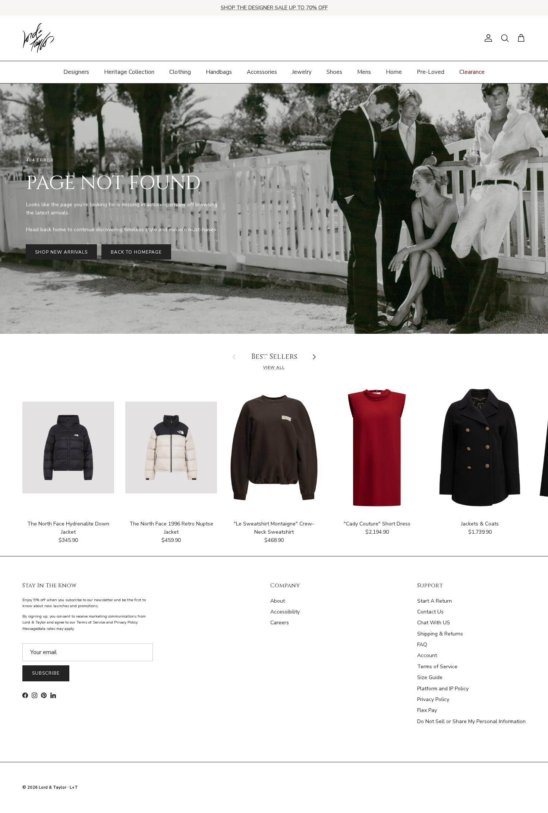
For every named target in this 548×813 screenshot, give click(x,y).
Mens (364, 72)
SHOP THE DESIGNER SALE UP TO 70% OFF (274, 7)
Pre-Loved (430, 72)
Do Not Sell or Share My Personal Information (471, 721)
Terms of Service (437, 666)
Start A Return (434, 601)
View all (274, 367)
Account (427, 655)
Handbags (219, 72)
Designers (76, 72)
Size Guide (430, 677)
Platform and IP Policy (443, 688)
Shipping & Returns (440, 633)
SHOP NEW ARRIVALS (61, 252)
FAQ (422, 644)
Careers (279, 622)
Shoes (334, 72)
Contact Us (430, 611)
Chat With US (433, 622)
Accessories (262, 72)
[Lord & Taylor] (38, 38)
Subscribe (46, 673)
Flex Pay (427, 710)
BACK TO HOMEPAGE (136, 252)
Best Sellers (274, 357)
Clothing (180, 72)
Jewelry (302, 72)
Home (394, 72)
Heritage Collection (129, 72)
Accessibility (285, 611)
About (277, 601)
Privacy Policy (433, 699)
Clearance (472, 72)
